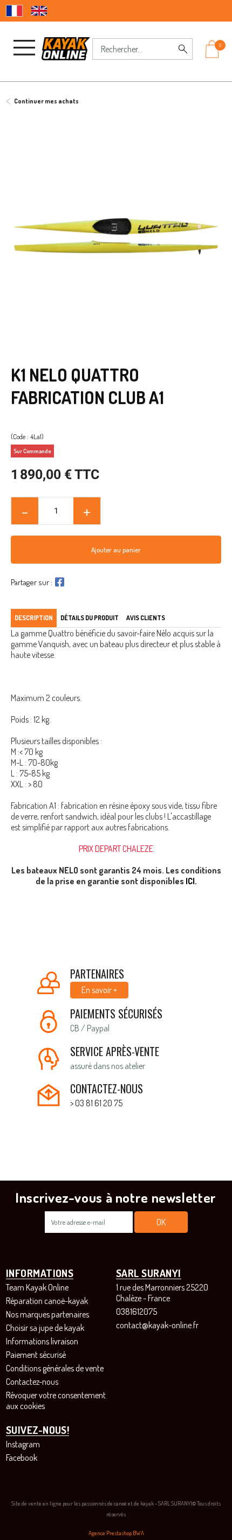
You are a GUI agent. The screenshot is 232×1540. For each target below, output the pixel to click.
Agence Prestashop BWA (116, 1533)
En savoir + (99, 989)
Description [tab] (34, 618)
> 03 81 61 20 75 (96, 1103)
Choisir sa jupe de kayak (45, 1327)
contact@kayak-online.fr (157, 1325)
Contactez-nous (32, 1381)
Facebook (21, 1457)
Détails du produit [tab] (89, 618)
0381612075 (136, 1311)
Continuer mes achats (46, 101)
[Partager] (58, 582)
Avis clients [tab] (145, 618)
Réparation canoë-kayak (47, 1300)
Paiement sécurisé (36, 1354)
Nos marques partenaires (47, 1314)
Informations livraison (42, 1341)
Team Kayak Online (37, 1287)
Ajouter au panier (116, 549)
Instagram (23, 1444)
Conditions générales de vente (55, 1368)
